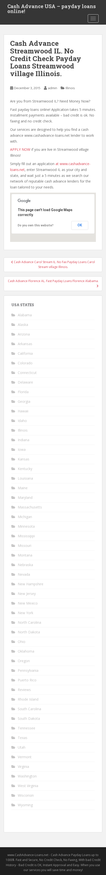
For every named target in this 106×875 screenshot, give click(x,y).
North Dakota (29, 632)
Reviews (24, 689)
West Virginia (28, 785)
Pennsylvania (28, 670)
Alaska (23, 324)
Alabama (25, 315)
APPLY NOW (20, 149)
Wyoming (25, 805)
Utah (21, 747)
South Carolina (29, 709)
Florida (23, 391)
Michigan (25, 516)
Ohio (21, 641)
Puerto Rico (27, 680)
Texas (22, 737)
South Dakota (29, 718)
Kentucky (25, 468)
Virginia (23, 766)
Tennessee (26, 728)
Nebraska (25, 564)
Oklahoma (26, 651)
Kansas (23, 459)
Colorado (25, 363)
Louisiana (25, 478)
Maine (23, 488)
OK (79, 225)
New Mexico (28, 603)
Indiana (23, 440)
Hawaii (23, 411)
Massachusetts (30, 507)
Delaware (25, 382)
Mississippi (26, 536)
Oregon (24, 660)
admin (52, 88)
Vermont (25, 757)
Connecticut (27, 372)
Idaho (22, 420)
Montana (25, 555)
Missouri (24, 545)
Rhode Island (28, 699)
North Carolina (29, 622)
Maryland (25, 497)
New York (25, 612)
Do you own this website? (35, 225)
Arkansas (25, 343)
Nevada (24, 574)
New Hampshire (30, 584)
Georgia (24, 401)
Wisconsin (26, 795)
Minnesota (26, 526)
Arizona (24, 334)
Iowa (22, 449)
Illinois (70, 88)
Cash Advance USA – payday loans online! (51, 7)
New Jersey (27, 593)
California (25, 353)
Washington (27, 776)
